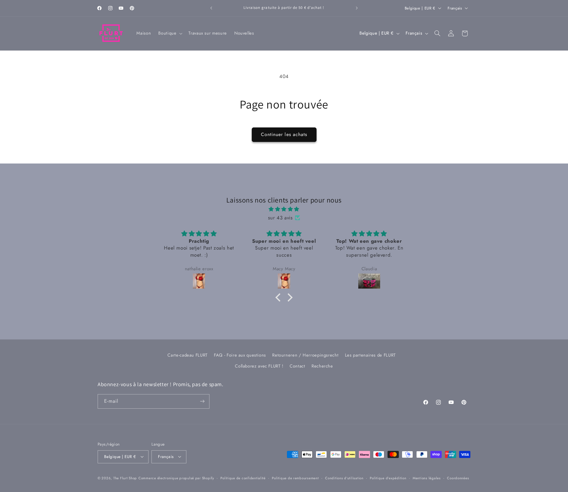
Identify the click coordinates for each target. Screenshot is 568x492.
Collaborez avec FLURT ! (259, 365)
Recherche (322, 365)
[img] (284, 209)
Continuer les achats (284, 134)
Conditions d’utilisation (344, 478)
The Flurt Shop (125, 478)
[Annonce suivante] (356, 8)
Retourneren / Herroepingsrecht (305, 355)
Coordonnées (458, 478)
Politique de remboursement (295, 478)
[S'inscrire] (202, 401)
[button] (170, 33)
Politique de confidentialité (243, 478)
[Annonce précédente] (211, 8)
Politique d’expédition (388, 478)
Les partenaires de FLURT (370, 355)
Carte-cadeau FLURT (187, 355)
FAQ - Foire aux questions (240, 355)
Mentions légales (427, 478)
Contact (297, 365)
